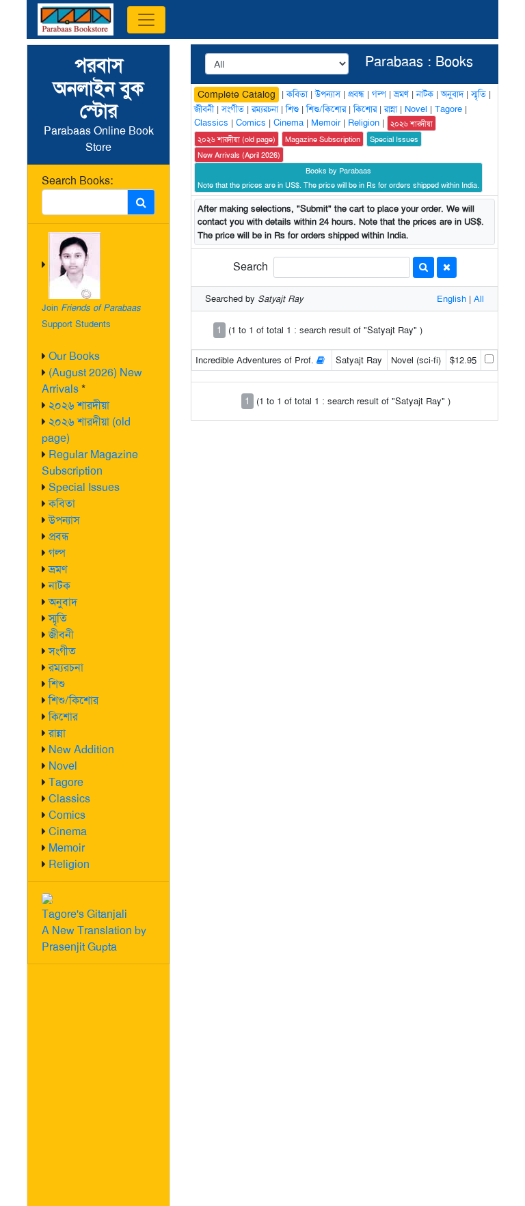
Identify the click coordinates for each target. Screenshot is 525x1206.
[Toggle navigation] (146, 19)
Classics (69, 798)
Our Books (74, 356)
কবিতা (62, 503)
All (479, 299)
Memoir (67, 848)
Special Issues (84, 487)
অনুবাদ (63, 602)
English (451, 299)
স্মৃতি (58, 618)
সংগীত (62, 651)
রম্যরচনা (66, 667)
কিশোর (63, 717)
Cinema (68, 831)
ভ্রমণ (58, 569)
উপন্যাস (64, 520)
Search (250, 267)
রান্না (57, 733)
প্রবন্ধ (59, 536)
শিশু (57, 684)
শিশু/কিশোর (73, 700)
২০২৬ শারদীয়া (79, 405)
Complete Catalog (236, 94)
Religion (69, 864)
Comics (67, 815)
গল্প (57, 553)
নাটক (59, 585)
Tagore (66, 782)
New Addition (81, 749)
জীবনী (61, 635)
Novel (63, 766)
